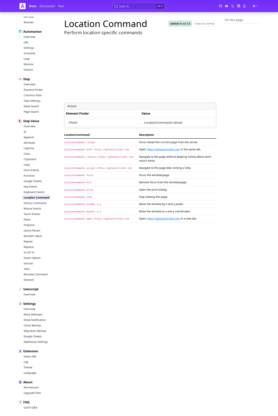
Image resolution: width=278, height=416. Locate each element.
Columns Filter (33, 95)
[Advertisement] (140, 73)
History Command (35, 203)
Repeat (28, 241)
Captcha (29, 148)
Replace (29, 247)
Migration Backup (35, 331)
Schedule (29, 53)
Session (28, 263)
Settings (29, 48)
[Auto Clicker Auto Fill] (22, 6)
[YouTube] (227, 6)
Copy (27, 164)
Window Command (36, 274)
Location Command (36, 197)
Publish (28, 69)
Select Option (32, 258)
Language (30, 373)
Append (29, 137)
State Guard (31, 106)
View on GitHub (205, 23)
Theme (28, 367)
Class (27, 153)
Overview (29, 37)
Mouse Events (32, 208)
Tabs (27, 269)
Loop (27, 59)
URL (26, 42)
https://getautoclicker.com (163, 149)
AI (25, 131)
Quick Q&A (30, 407)
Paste (27, 219)
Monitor (29, 64)
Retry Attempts (33, 314)
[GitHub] (220, 6)
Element (29, 280)
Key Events (30, 186)
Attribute (29, 142)
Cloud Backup (32, 325)
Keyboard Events (34, 192)
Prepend (29, 225)
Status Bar (30, 356)
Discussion (47, 6)
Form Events (31, 170)
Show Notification (35, 320)
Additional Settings (36, 342)
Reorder (29, 22)
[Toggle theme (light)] (255, 6)
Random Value (33, 236)
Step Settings (32, 100)
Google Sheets (33, 181)
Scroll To (29, 252)
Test (61, 6)
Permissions (31, 387)
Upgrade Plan (32, 393)
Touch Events (32, 214)
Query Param (32, 230)
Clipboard (30, 159)
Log (26, 362)
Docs (32, 6)
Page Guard (31, 111)
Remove (29, 17)
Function (29, 175)
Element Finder (33, 90)
